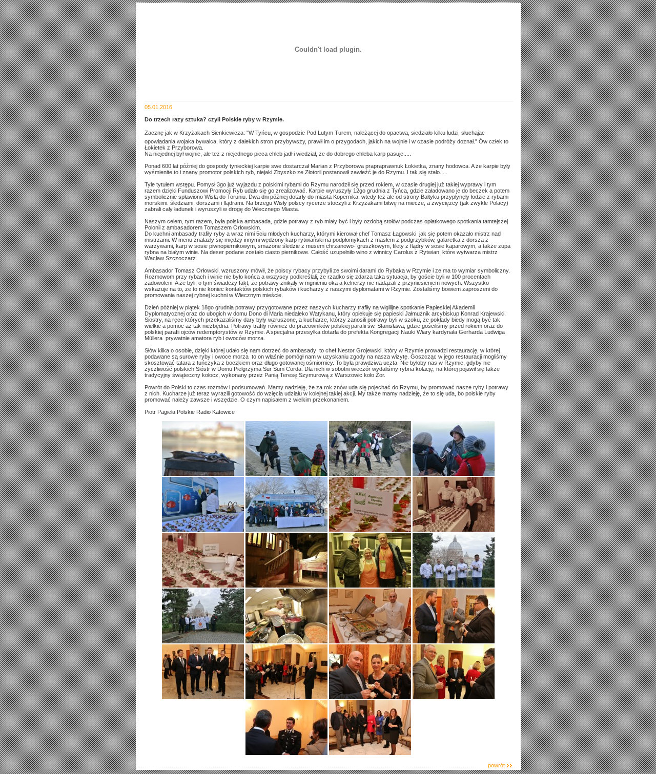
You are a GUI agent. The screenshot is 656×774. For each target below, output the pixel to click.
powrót (496, 765)
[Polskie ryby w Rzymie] (203, 474)
